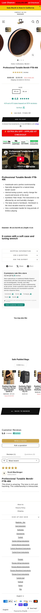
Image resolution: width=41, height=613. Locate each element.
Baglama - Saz (20, 522)
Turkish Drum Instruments (20, 552)
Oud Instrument (20, 526)
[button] (17, 72)
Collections (20, 64)
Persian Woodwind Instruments (20, 570)
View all (20, 365)
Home (13, 64)
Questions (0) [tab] (30, 454)
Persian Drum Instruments (20, 574)
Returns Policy (20, 508)
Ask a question (20, 255)
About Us (20, 504)
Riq (20, 589)
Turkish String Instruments (20, 541)
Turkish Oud (20, 578)
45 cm (16, 91)
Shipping (13, 79)
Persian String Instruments (20, 563)
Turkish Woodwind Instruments (20, 548)
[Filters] (4, 461)
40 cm (25, 91)
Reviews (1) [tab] (11, 454)
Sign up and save (20, 517)
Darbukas (20, 529)
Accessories (20, 533)
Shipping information (20, 251)
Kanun (20, 585)
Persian (20, 559)
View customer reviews (14, 305)
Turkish (20, 537)
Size (21, 87)
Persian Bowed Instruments (20, 566)
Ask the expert (20, 259)
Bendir (27, 64)
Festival (20, 581)
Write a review (20, 441)
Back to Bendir (22, 411)
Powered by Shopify (20, 611)
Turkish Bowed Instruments (20, 544)
